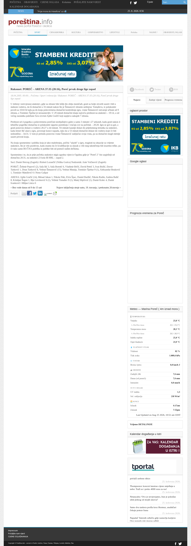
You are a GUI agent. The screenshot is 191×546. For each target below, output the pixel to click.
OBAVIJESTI (30, 2)
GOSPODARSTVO (95, 32)
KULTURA (76, 32)
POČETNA (15, 2)
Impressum (13, 530)
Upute (150, 2)
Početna (34, 95)
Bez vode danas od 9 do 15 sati (27, 187)
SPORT (37, 32)
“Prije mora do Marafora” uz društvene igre (57, 11)
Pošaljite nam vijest (16, 533)
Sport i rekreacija (48, 95)
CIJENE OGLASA (49, 2)
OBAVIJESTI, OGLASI (173, 32)
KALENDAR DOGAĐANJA (24, 6)
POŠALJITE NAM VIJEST (87, 2)
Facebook (131, 2)
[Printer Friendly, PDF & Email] (55, 193)
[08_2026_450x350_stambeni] (155, 135)
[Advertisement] (155, 187)
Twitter (135, 2)
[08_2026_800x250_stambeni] (65, 63)
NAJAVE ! (153, 32)
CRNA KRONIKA (57, 32)
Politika (134, 32)
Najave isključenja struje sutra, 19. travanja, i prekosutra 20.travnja (87, 187)
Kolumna (66, 2)
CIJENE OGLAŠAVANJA (18, 536)
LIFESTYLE (115, 32)
